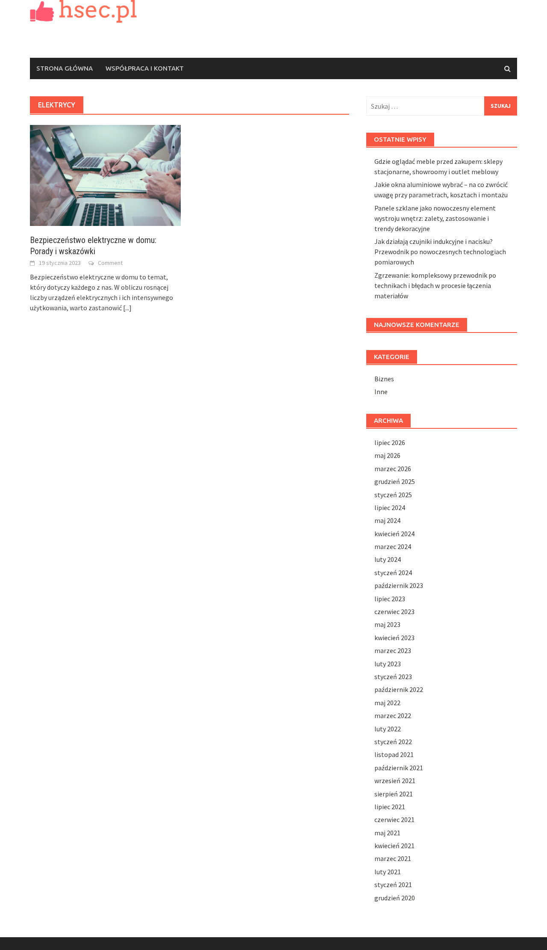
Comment (110, 263)
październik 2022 (398, 689)
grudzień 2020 (394, 898)
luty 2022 (387, 728)
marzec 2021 (392, 858)
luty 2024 (387, 559)
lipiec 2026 (389, 442)
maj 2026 (387, 455)
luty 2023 (387, 663)
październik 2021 (398, 767)
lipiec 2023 (389, 598)
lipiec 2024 (389, 507)
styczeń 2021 (393, 884)
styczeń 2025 (393, 494)
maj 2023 (387, 624)
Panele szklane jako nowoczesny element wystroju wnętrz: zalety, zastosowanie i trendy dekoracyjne (435, 218)
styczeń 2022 (393, 741)
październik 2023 (398, 585)
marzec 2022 (392, 715)
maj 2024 (387, 520)
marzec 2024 (392, 546)
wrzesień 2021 (394, 780)
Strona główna (64, 68)
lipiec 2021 (389, 806)
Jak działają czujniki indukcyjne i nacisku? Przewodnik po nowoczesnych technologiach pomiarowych (440, 251)
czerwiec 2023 (394, 611)
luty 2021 (387, 871)
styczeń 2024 (393, 572)
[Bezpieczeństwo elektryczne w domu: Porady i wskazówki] (105, 174)
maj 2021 (387, 832)
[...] (127, 307)
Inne (381, 391)
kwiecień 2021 (394, 845)
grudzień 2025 (394, 481)
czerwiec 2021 (394, 819)
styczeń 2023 (393, 676)
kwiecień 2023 (394, 637)
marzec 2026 (392, 468)
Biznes (384, 378)
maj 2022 (387, 702)
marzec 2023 (392, 650)
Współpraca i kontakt (145, 68)
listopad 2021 (394, 754)
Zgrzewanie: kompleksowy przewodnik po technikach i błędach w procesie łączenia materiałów (435, 285)
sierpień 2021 (393, 794)
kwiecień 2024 (394, 533)
